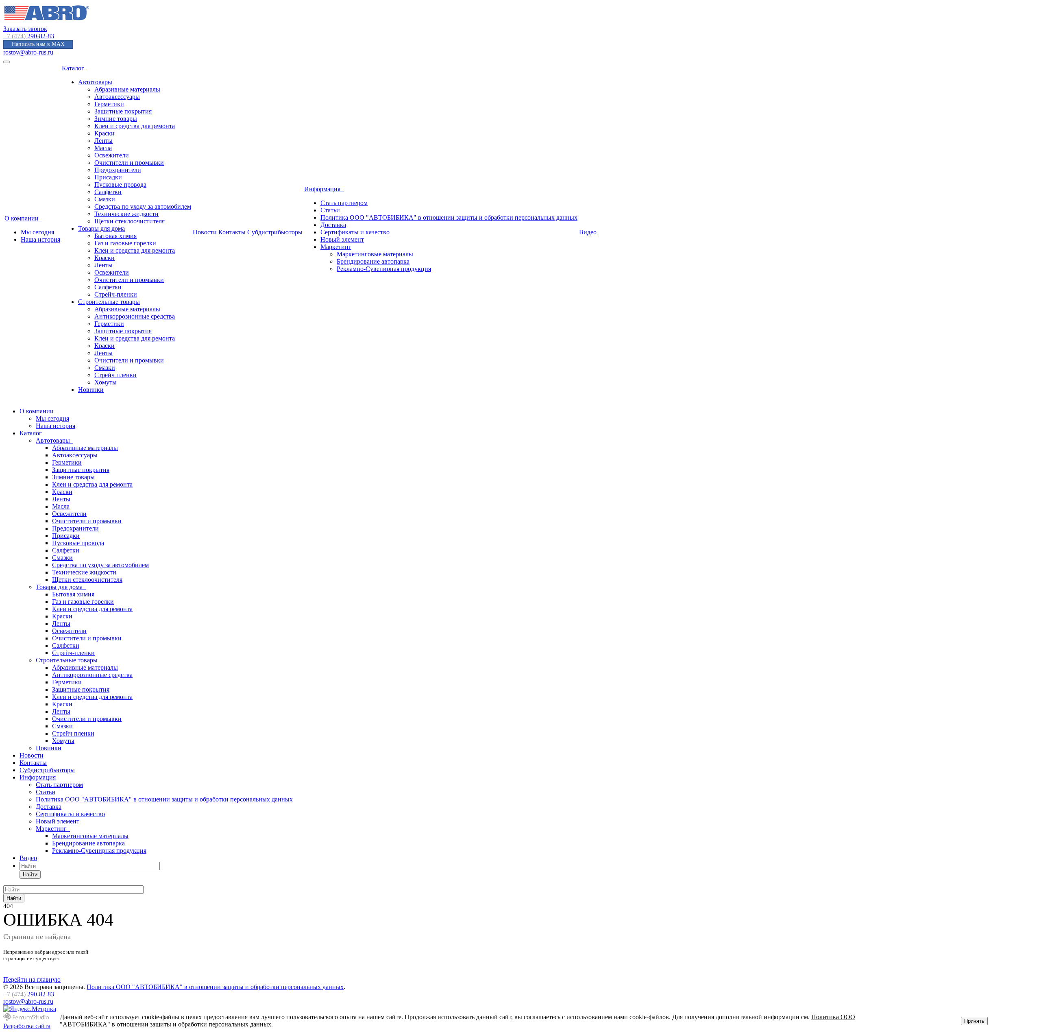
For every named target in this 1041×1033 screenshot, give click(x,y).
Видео (588, 232)
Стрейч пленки (115, 374)
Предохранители (117, 169)
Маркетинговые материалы (375, 254)
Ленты (103, 140)
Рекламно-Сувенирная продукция (384, 268)
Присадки (108, 177)
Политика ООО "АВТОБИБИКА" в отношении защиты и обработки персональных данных (448, 217)
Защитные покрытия (123, 111)
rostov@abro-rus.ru (28, 52)
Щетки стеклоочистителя (129, 221)
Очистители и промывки (129, 162)
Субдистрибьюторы (275, 232)
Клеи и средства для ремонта (134, 125)
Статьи (330, 210)
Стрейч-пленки (115, 294)
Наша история (40, 239)
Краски (104, 133)
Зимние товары (115, 118)
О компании (23, 218)
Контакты (232, 232)
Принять (974, 1021)
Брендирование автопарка (373, 261)
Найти (30, 874)
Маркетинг (335, 246)
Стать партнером (344, 202)
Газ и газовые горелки (125, 243)
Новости (205, 232)
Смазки (104, 199)
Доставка (333, 224)
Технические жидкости (126, 213)
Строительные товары (109, 301)
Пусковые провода (120, 184)
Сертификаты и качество (355, 232)
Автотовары (95, 82)
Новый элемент (342, 239)
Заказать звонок (25, 28)
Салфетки (108, 191)
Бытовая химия (115, 235)
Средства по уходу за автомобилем (142, 206)
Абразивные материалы (127, 89)
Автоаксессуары (117, 96)
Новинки (91, 389)
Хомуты (105, 382)
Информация (324, 189)
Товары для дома (101, 228)
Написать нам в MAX (38, 44)
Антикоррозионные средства (134, 316)
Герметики (109, 103)
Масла (103, 147)
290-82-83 (28, 36)
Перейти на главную (32, 979)
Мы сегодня (37, 232)
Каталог (74, 68)
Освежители (111, 155)
